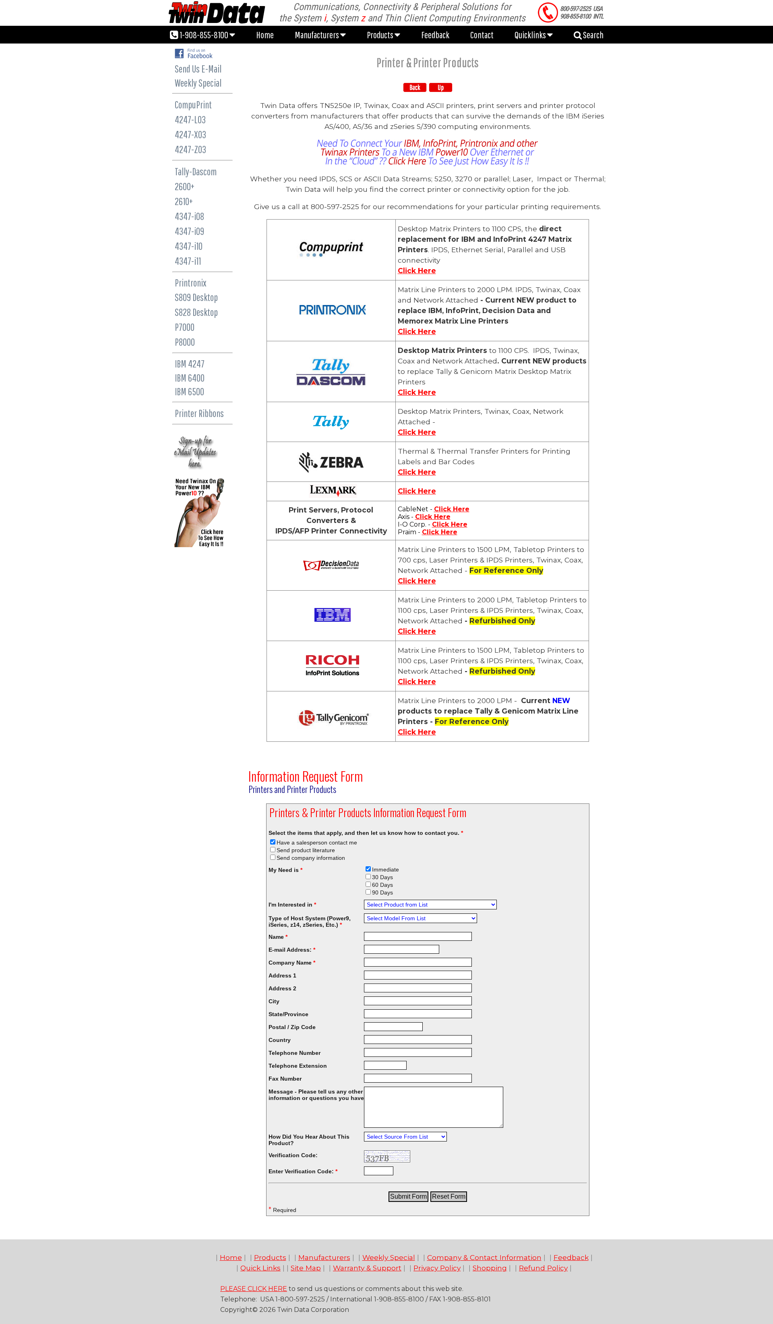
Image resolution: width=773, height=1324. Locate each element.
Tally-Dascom (196, 171)
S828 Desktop (196, 312)
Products (381, 34)
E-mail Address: (292, 949)
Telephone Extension (298, 1066)
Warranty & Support (367, 1268)
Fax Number (285, 1078)
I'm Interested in (292, 904)
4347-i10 (189, 246)
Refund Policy (543, 1268)
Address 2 (282, 988)
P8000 (185, 342)
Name (278, 937)
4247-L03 (190, 119)
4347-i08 (189, 216)
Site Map (306, 1268)
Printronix (191, 282)
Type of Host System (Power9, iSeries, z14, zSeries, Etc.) (310, 921)
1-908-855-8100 (203, 34)
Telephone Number (294, 1053)
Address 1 (282, 975)
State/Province (288, 1014)
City (274, 1001)
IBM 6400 (190, 378)
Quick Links (260, 1268)
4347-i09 (189, 231)
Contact (482, 34)
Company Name (292, 962)
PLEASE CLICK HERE (253, 1289)
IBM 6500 (189, 391)
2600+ (184, 186)
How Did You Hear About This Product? (309, 1139)
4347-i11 (188, 261)
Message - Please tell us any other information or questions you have (316, 1094)
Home (265, 34)
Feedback (435, 34)
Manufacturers (317, 34)
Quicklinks (531, 34)
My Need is (285, 870)
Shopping (490, 1268)
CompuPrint (193, 104)
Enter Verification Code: (303, 1171)
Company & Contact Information (484, 1257)
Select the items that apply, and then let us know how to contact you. (366, 833)
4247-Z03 (190, 149)
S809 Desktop (196, 297)
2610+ (184, 201)
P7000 (184, 327)
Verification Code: (293, 1155)
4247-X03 (190, 134)
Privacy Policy (437, 1268)
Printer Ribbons (199, 413)
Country (280, 1040)
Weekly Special (198, 83)
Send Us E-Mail (198, 69)
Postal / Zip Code (292, 1027)
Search (593, 34)
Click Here (417, 270)
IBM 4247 (190, 363)
